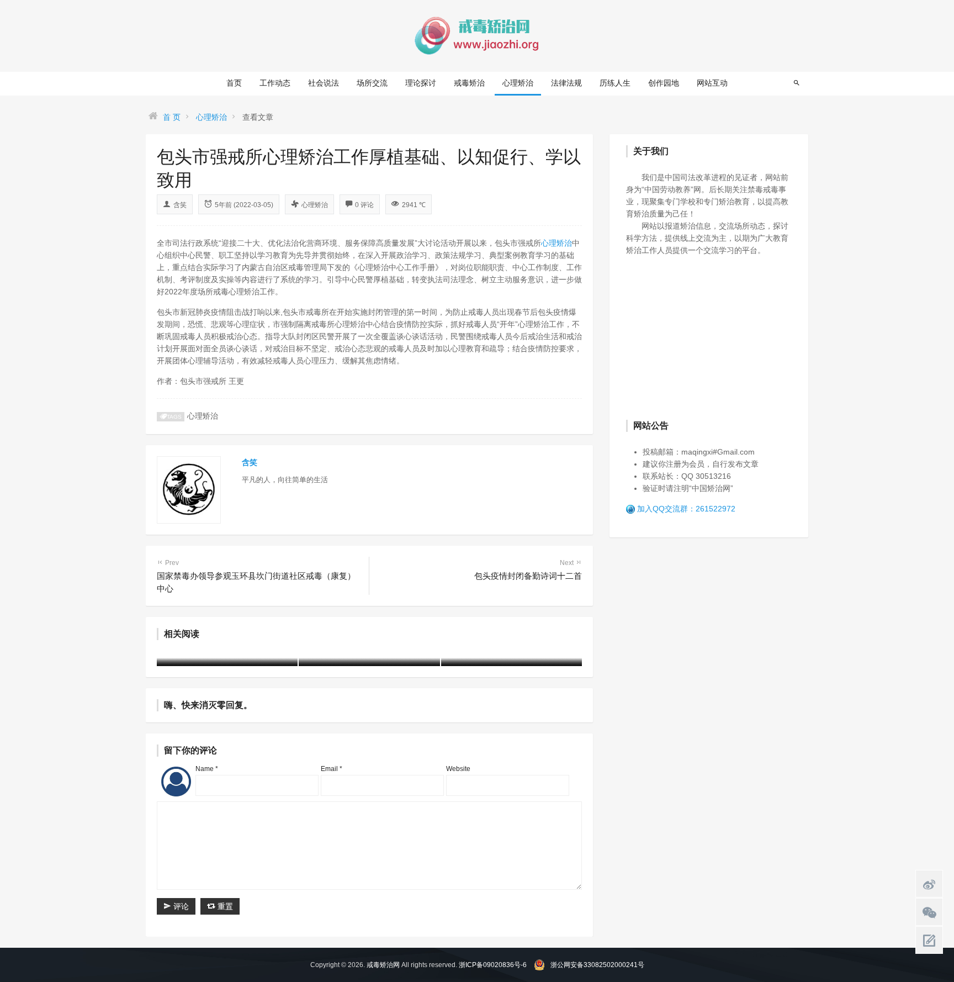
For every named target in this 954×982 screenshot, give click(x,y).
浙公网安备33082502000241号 (597, 965)
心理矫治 (517, 82)
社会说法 (323, 82)
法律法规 (566, 82)
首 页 (172, 117)
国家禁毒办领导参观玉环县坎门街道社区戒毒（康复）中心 (256, 576)
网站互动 (712, 82)
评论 (180, 906)
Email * (331, 769)
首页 (234, 82)
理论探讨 (420, 82)
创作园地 (663, 82)
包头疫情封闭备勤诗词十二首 (528, 569)
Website (458, 769)
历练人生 (615, 82)
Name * (206, 769)
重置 (224, 906)
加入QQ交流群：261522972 (686, 508)
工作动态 (274, 82)
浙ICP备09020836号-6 (493, 965)
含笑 (180, 205)
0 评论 (364, 205)
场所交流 (372, 82)
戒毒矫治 (469, 82)
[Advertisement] (709, 336)
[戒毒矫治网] (477, 35)
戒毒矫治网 (383, 965)
